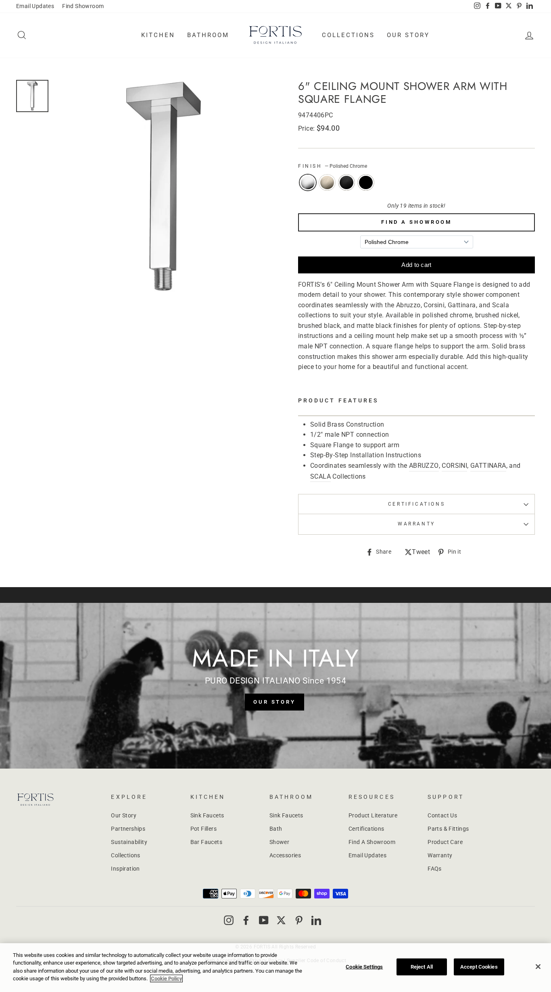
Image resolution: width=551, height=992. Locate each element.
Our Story (408, 35)
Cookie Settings (364, 967)
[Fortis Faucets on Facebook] (246, 920)
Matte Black (366, 183)
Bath (275, 828)
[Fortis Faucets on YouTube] (264, 920)
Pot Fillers (203, 828)
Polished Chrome (308, 183)
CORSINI (454, 465)
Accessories (285, 855)
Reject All (422, 967)
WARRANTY (416, 524)
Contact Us (442, 815)
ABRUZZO (424, 465)
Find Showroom (83, 6)
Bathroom (208, 35)
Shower (279, 842)
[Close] (538, 966)
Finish (332, 166)
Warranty (440, 855)
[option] (162, 188)
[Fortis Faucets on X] (281, 920)
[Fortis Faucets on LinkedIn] (316, 920)
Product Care (445, 842)
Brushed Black (346, 183)
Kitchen (158, 35)
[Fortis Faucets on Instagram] (229, 920)
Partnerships (128, 828)
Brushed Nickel (327, 183)
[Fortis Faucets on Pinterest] (299, 920)
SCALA (320, 476)
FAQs (435, 868)
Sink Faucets (207, 815)
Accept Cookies (479, 967)
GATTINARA (488, 465)
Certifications (416, 504)
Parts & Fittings (448, 828)
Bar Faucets (206, 842)
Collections (348, 35)
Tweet (421, 552)
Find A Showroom (416, 222)
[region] (275, 967)
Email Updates (35, 6)
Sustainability (129, 842)
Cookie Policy (166, 978)
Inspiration (125, 868)
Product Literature (373, 815)
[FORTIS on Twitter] (508, 6)
